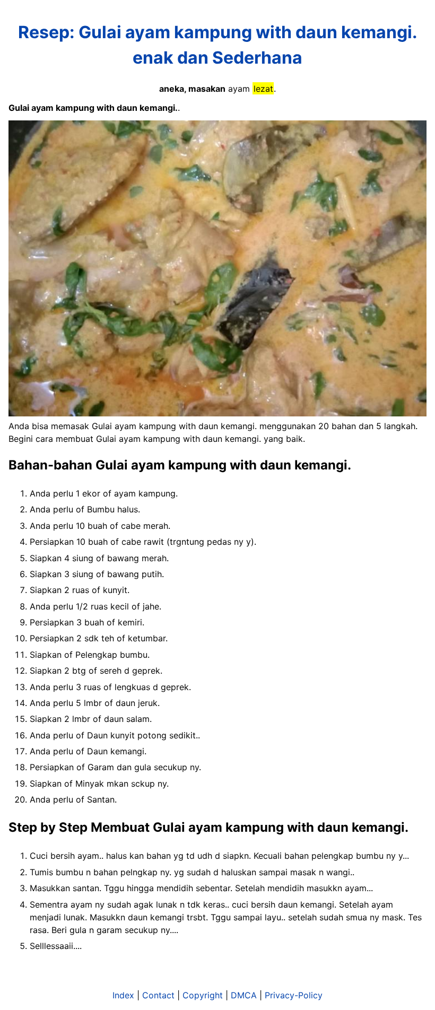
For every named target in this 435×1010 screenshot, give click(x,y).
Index (123, 995)
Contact (158, 995)
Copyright (202, 995)
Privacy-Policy (294, 995)
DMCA (244, 995)
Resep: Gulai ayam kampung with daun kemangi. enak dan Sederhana (217, 45)
